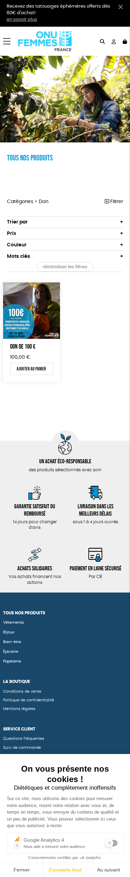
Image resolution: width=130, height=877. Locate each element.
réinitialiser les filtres (65, 267)
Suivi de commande (22, 747)
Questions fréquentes (23, 738)
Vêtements (13, 622)
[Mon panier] (125, 41)
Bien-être (12, 642)
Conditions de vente (22, 691)
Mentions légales (19, 709)
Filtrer (116, 201)
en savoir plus (22, 19)
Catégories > (28, 201)
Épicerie (10, 652)
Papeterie (12, 661)
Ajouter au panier (31, 368)
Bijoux (8, 632)
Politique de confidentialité (28, 700)
